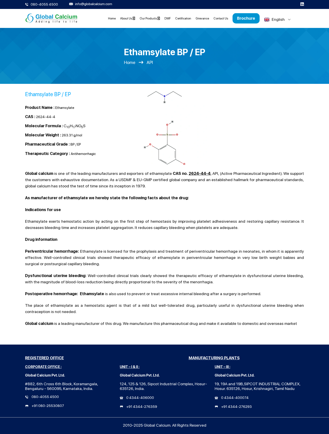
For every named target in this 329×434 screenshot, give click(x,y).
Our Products (149, 18)
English (278, 19)
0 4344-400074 (235, 398)
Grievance (202, 18)
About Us (126, 18)
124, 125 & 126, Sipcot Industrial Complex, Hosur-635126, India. (163, 386)
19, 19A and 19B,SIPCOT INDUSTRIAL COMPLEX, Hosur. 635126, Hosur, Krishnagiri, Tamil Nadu (257, 386)
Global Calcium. (157, 425)
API (150, 62)
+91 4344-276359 (141, 406)
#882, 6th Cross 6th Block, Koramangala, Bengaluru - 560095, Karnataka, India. (61, 386)
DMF (167, 18)
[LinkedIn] (302, 4)
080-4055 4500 (45, 397)
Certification (183, 18)
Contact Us (221, 18)
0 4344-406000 (140, 398)
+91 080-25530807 (48, 406)
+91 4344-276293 (236, 406)
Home (112, 18)
